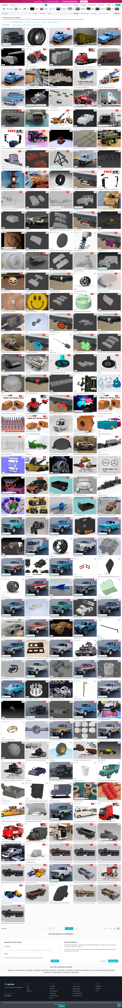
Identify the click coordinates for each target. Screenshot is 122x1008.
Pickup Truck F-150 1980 (78, 597)
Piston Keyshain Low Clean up (103, 678)
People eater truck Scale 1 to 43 (103, 454)
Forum (97, 990)
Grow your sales (76, 986)
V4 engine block (101, 556)
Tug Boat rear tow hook (30, 189)
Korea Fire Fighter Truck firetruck (55, 66)
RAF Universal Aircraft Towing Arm (80, 148)
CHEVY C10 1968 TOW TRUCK (103, 46)
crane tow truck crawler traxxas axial (56, 168)
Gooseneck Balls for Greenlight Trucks (32, 698)
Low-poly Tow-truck (17, 25)
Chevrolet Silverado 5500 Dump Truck (56, 780)
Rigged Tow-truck (27, 25)
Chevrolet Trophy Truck (30, 719)
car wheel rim (52, 556)
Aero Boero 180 (28, 229)
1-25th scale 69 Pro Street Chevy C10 (104, 433)
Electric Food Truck (5, 474)
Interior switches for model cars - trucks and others (11, 433)
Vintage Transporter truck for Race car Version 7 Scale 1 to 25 (84, 821)
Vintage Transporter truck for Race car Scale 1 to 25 (11, 821)
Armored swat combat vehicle (31, 495)
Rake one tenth (100, 637)
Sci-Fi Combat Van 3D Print (54, 474)
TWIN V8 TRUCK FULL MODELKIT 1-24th (57, 698)
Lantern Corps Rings (77, 739)
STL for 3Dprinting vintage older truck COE (81, 474)
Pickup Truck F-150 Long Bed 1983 (32, 597)
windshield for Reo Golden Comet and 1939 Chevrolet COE (60, 311)
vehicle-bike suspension (78, 250)
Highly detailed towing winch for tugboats (9, 209)
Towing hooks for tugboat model (56, 209)
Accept (61, 1006)
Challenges (98, 988)
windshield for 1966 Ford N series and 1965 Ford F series (11, 229)
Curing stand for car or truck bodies (32, 87)
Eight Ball (99, 372)
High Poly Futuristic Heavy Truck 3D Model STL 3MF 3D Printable (85, 841)
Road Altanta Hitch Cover (6, 331)
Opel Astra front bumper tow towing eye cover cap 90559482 (60, 250)
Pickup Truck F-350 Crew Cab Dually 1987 (81, 678)
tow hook (51, 597)
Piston (27, 331)
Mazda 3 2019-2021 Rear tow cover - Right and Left (59, 454)
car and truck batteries (54, 107)
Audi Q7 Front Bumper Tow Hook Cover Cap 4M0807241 (60, 902)
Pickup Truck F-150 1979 (54, 535)
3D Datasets (52, 988)
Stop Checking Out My (78, 229)
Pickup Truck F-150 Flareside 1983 (104, 658)
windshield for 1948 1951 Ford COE (32, 250)
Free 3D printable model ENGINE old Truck (81, 87)
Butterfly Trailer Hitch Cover (103, 250)
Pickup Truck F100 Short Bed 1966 (56, 617)
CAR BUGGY (52, 637)
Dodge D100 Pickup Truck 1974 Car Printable (10, 107)
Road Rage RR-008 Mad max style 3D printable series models (84, 454)
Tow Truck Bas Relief (53, 87)
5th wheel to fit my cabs (78, 331)
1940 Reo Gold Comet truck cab (31, 882)
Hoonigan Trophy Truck (78, 637)
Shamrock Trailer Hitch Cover (79, 352)
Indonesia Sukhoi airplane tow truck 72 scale (106, 168)
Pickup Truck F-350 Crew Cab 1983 (104, 617)
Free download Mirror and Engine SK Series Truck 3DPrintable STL (13, 148)
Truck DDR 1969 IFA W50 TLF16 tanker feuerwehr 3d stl (11, 841)
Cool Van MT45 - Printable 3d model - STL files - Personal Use (84, 168)
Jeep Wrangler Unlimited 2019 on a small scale (106, 270)
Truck (32, 22)
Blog (27, 986)
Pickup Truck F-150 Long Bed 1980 (56, 821)
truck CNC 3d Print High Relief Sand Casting (9, 250)
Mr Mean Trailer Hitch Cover (6, 291)
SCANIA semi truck (53, 148)
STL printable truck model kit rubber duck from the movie (12, 780)
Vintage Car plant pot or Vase (55, 800)
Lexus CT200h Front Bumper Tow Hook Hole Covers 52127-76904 (109, 576)
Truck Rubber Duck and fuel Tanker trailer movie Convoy (36, 760)
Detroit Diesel (28, 372)
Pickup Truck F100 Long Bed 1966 (80, 719)
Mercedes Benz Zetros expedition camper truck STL (107, 780)
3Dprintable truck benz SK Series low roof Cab (106, 821)
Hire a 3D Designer (53, 991)
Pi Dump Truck (4, 515)
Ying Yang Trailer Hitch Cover (103, 331)
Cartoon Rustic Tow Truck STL (79, 107)
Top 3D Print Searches (77, 995)
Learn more (65, 1004)
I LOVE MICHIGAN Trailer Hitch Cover (56, 413)
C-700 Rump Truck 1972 (30, 556)
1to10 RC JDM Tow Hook (78, 576)
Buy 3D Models (52, 983)
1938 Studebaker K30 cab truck (7, 902)
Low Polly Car (28, 617)
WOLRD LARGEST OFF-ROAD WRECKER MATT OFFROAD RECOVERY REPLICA (39, 515)
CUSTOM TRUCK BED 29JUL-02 (31, 270)
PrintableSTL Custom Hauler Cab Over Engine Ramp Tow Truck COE (86, 66)
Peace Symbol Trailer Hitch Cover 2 (32, 352)
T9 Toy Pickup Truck (101, 760)
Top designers (98, 986)
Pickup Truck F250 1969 (6, 535)
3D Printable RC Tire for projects (55, 189)
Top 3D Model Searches (77, 993)
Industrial (54, 22)
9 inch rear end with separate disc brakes (57, 515)
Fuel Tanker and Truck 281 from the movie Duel (82, 760)
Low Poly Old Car (29, 780)
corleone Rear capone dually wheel (80, 291)
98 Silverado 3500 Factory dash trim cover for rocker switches (37, 658)
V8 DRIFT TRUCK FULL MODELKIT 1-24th (9, 862)
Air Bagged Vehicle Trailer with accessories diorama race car (12, 168)
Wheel (49, 22)
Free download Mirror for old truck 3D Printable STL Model (108, 189)
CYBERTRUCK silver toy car (6, 637)
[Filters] (100, 13)
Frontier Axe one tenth (78, 698)
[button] (43, 5)
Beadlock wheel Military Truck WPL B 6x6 (33, 127)
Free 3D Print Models (54, 995)
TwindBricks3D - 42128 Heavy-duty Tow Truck (106, 87)
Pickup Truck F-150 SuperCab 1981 (8, 617)
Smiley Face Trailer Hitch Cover (31, 311)
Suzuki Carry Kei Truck (102, 107)
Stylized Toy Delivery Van (54, 433)
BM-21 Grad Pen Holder (78, 617)
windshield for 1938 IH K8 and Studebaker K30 (34, 209)
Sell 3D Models (76, 983)
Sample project (52, 760)
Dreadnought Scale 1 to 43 (102, 495)
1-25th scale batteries (101, 393)
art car (3, 760)
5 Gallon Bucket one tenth (78, 780)
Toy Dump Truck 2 (77, 413)
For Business (52, 986)
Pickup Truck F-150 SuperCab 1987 (8, 658)
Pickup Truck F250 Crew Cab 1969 (56, 576)
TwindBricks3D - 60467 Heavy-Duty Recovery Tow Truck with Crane (62, 127)
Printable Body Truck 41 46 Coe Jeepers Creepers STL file (36, 841)
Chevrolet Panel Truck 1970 (6, 698)
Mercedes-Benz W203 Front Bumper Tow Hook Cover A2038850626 (37, 800)
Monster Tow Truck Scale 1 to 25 (31, 66)
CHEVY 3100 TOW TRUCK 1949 (55, 46)
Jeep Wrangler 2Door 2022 (78, 209)
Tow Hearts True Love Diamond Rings (8, 739)
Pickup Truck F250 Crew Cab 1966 (32, 678)
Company (28, 983)
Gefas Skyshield (28, 454)
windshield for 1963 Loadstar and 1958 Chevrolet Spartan (36, 291)
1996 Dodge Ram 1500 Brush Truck (80, 495)
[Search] (46, 5)
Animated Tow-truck (37, 25)
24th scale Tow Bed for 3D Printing (8, 495)
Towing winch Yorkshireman (7, 454)
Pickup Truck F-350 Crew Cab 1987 (104, 698)
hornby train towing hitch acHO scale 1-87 (81, 393)
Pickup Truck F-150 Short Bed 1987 (32, 637)
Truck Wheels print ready (78, 800)
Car (40, 22)
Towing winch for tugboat (78, 270)
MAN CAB (99, 66)
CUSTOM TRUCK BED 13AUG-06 (79, 515)
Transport (44, 22)
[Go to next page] (69, 928)
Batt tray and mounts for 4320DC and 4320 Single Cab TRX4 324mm (62, 678)
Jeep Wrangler (4, 556)
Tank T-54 (99, 229)
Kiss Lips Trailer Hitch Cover (55, 331)
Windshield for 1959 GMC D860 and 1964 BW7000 (58, 270)
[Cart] (109, 5)
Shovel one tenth (53, 352)
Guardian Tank (76, 658)
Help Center (29, 991)
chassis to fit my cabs (53, 393)
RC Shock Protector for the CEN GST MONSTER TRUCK (107, 800)
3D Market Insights (76, 988)
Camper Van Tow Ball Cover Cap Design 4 (81, 433)
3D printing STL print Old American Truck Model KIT (107, 882)
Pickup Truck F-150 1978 (6, 576)
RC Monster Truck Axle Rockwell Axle (8, 189)
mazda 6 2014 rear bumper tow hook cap (105, 597)
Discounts (52, 998)
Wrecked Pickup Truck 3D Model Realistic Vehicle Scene (84, 127)
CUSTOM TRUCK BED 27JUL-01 (7, 372)
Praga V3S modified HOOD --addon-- (8, 678)
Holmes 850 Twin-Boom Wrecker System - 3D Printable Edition (37, 474)
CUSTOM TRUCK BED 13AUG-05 (55, 495)
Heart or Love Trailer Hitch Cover (31, 393)
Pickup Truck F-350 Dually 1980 (103, 739)
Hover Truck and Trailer (30, 168)
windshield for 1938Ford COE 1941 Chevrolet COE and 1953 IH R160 (110, 352)
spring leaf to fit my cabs (78, 372)
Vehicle (36, 22)
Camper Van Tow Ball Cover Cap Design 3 (33, 433)
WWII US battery (77, 535)
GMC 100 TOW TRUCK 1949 (6, 87)
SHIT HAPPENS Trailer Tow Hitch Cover (81, 189)
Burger (3, 393)
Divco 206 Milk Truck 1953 (30, 862)
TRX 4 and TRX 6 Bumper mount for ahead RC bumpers (59, 719)
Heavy (58, 22)
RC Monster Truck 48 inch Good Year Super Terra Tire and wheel (13, 270)
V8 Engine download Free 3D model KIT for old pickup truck (36, 413)
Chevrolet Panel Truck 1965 (103, 535)
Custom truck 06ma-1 (102, 127)
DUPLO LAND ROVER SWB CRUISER (104, 719)
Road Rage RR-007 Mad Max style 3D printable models (11, 352)
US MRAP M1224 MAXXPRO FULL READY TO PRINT (106, 515)
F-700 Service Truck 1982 (78, 556)
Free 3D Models (53, 993)
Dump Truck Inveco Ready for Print (80, 46)
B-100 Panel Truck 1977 (54, 658)
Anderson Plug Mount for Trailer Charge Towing (82, 311)
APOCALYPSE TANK (29, 576)
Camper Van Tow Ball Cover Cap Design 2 (105, 413)
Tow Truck (27, 22)
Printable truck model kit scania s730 (56, 841)
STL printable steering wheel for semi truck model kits (107, 474)
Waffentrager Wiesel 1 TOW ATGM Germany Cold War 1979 (108, 841)
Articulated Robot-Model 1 (30, 535)
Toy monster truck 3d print (102, 148)
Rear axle (27, 739)
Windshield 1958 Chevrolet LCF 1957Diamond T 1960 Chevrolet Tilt (62, 229)
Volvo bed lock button (6, 800)
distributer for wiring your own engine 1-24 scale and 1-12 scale (13, 719)
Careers (28, 988)
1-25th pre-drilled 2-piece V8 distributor (9, 311)
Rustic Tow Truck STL (29, 107)
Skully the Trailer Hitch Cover (55, 291)
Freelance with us (76, 991)
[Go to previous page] (51, 928)
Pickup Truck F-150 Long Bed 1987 (56, 739)
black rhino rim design (6, 597)
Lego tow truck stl (29, 148)
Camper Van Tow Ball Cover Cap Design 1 (9, 413)
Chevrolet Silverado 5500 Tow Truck (8, 46)
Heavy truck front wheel (30, 46)
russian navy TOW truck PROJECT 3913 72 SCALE (106, 209)
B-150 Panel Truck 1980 (54, 882)
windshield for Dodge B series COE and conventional (107, 311)
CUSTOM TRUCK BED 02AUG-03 (7, 127)
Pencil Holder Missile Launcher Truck (8, 66)
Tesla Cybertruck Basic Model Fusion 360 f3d (34, 821)
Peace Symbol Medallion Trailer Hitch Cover (57, 372)
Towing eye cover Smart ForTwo (103, 291)
